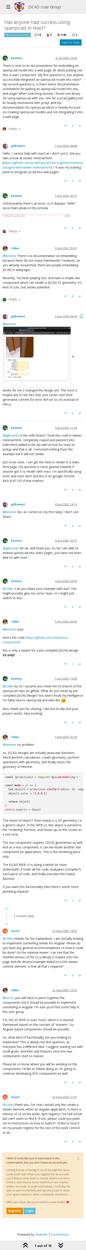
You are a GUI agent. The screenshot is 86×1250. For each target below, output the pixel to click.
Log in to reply (71, 42)
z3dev (15, 248)
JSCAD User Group (44, 7)
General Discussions (19, 34)
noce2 (15, 931)
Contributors (60, 1234)
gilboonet (18, 146)
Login (30, 1211)
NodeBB (41, 1234)
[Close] (78, 1158)
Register (14, 1211)
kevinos (16, 58)
